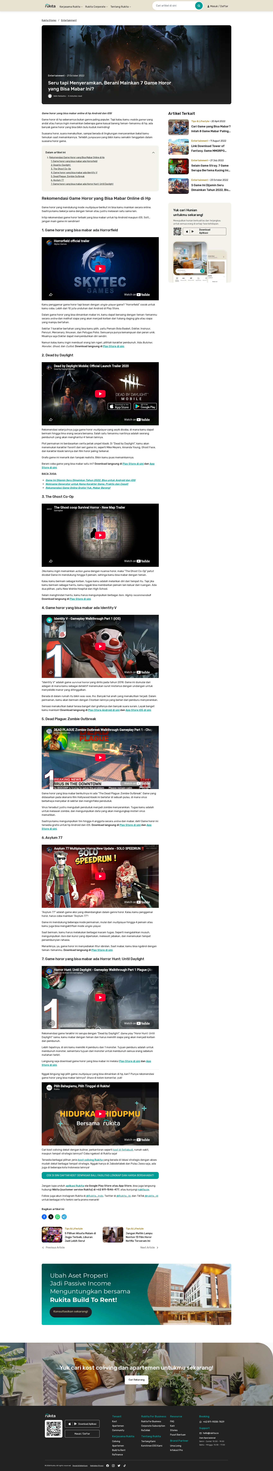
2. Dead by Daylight (61, 165)
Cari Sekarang (137, 1379)
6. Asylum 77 (57, 180)
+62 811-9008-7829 (213, 1421)
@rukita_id (151, 1195)
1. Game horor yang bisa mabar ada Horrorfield (74, 161)
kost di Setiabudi (123, 1149)
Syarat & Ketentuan (80, 1466)
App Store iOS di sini (138, 710)
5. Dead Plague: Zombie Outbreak (68, 176)
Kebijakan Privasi (96, 1466)
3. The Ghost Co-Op (61, 169)
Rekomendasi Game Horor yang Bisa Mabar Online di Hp (77, 157)
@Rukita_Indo (94, 1195)
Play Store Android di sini (104, 710)
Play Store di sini (113, 346)
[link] (204, 231)
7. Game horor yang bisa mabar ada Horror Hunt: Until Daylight (82, 184)
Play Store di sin (101, 950)
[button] (217, 6)
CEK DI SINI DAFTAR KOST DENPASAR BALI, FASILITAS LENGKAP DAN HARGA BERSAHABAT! (100, 1175)
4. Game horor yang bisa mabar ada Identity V (74, 172)
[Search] (199, 5)
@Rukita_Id (123, 1195)
